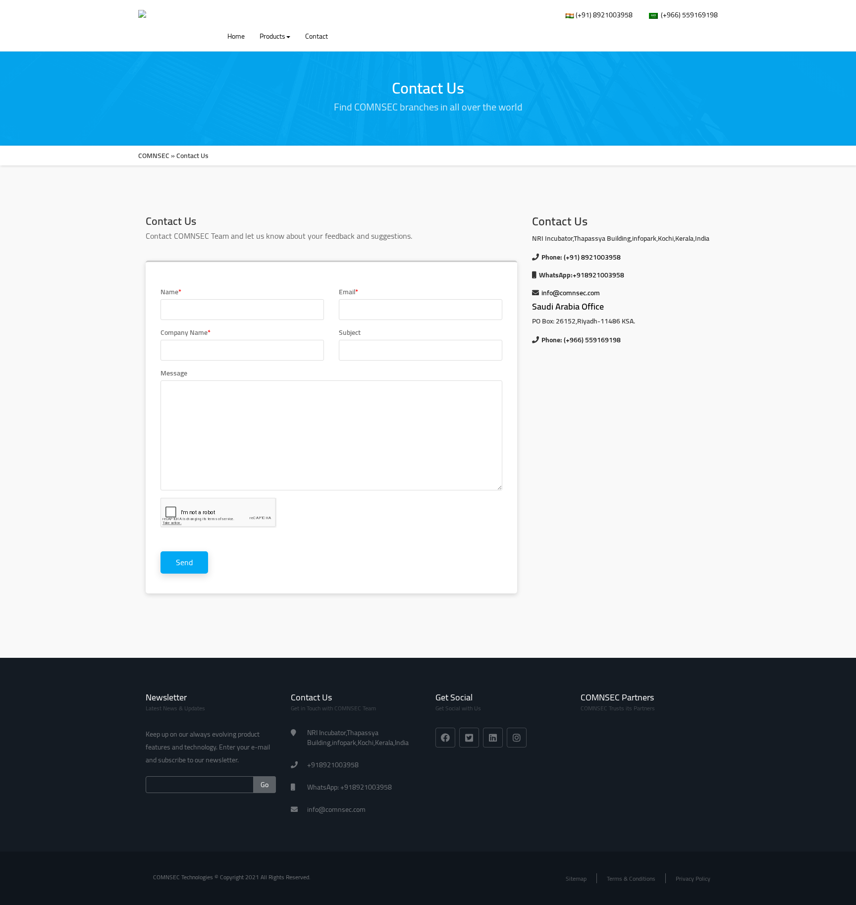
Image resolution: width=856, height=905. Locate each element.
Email (348, 292)
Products (272, 36)
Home (236, 36)
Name (170, 292)
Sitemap (576, 878)
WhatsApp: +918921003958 (349, 787)
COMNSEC (153, 155)
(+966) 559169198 (688, 15)
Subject (350, 332)
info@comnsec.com (570, 292)
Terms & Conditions (631, 878)
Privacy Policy (693, 878)
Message (173, 373)
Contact (316, 36)
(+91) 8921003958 (603, 15)
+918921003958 (598, 274)
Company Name (185, 332)
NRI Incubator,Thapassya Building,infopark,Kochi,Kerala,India (358, 737)
